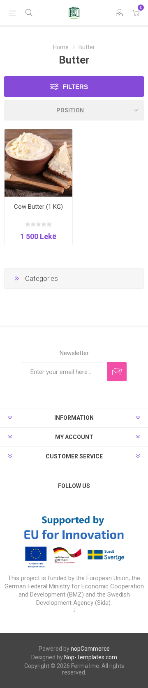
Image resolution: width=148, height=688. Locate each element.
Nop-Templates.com (90, 657)
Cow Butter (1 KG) (38, 206)
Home (61, 47)
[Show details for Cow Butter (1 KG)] (38, 163)
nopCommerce (90, 648)
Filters (75, 86)
